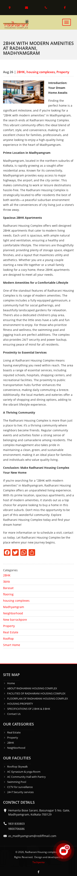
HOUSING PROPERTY (20, 703)
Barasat (8, 588)
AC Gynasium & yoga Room (23, 771)
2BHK (21, 72)
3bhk (6, 582)
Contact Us (14, 714)
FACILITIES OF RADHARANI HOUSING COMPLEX (36, 693)
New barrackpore (15, 620)
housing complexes (40, 72)
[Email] (27, 7)
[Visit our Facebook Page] (65, 7)
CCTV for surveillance (20, 787)
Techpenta (38, 862)
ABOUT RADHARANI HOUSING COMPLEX (32, 688)
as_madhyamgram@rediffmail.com (32, 836)
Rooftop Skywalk (17, 766)
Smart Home (11, 645)
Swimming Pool (16, 782)
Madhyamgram (13, 607)
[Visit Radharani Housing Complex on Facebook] (39, 872)
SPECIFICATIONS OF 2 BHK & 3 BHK (28, 709)
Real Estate (10, 632)
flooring (8, 594)
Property (62, 72)
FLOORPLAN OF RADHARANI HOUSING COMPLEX (37, 698)
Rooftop (8, 639)
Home (11, 683)
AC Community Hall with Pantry (26, 777)
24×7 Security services (20, 792)
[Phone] (46, 7)
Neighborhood (13, 613)
